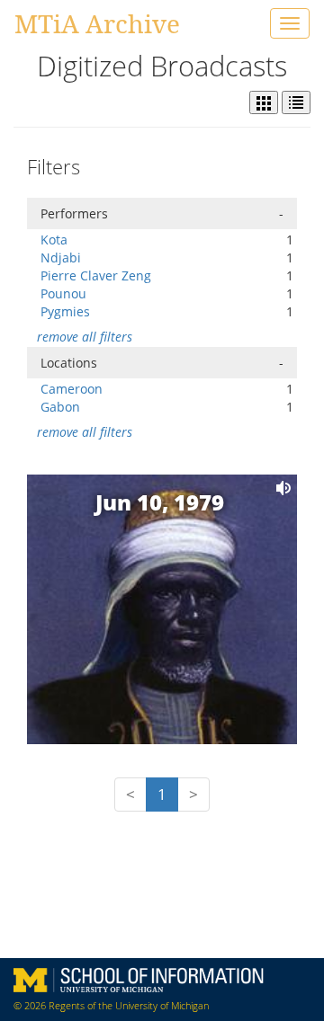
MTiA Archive (97, 23)
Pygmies (65, 311)
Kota (54, 239)
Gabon (60, 406)
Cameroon (71, 388)
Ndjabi (60, 257)
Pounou (63, 293)
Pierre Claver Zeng (95, 275)
